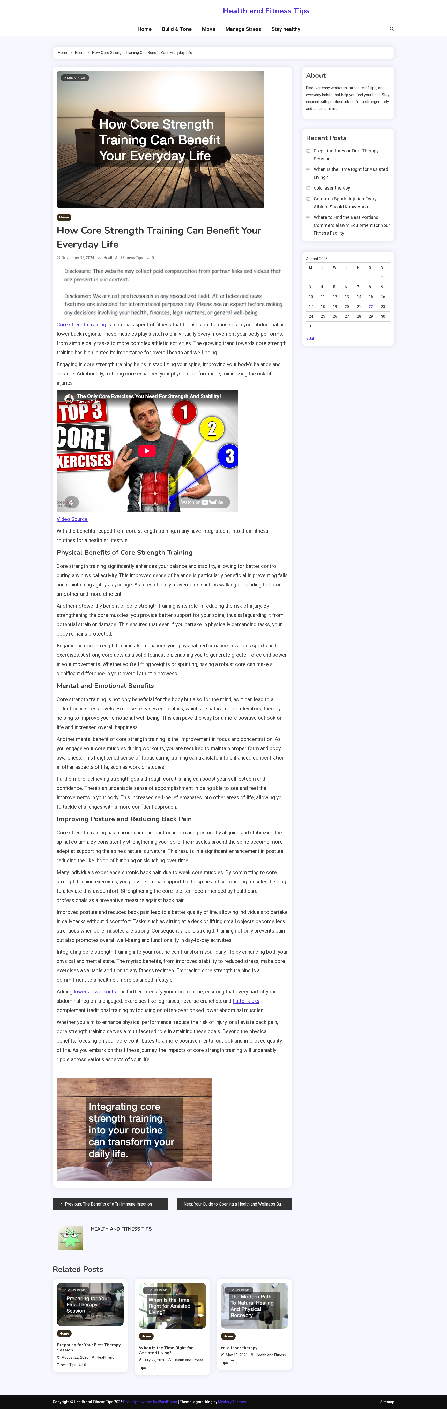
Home (145, 29)
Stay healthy (286, 29)
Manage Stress (243, 29)
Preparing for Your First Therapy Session (89, 1347)
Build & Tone (177, 29)
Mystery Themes (232, 1402)
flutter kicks (246, 1001)
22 (371, 306)
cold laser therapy (239, 1347)
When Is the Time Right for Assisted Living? (166, 1350)
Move (208, 29)
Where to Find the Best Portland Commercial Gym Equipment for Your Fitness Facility (352, 225)
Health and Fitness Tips (266, 11)
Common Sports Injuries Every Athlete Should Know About (345, 202)
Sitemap (387, 1402)
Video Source (72, 519)
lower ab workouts (95, 992)
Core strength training (81, 325)
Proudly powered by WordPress (150, 1402)
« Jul (310, 338)
